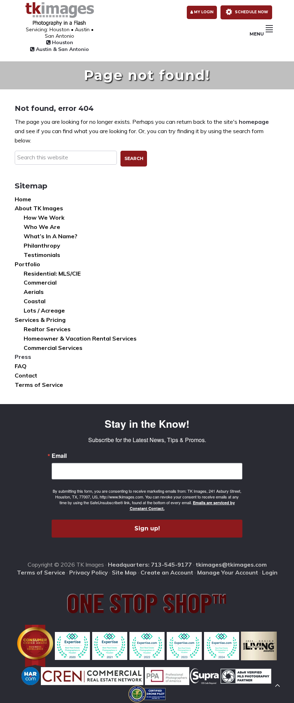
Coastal (35, 301)
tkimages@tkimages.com (231, 564)
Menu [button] (257, 34)
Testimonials (42, 254)
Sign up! (147, 528)
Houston (62, 42)
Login (270, 572)
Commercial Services (53, 347)
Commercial (40, 282)
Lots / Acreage (44, 310)
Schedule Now (251, 12)
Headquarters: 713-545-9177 (150, 564)
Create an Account (167, 572)
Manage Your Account (227, 572)
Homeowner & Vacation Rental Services (80, 338)
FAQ (21, 366)
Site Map (124, 572)
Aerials (34, 291)
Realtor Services (47, 329)
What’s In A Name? (50, 236)
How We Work (44, 217)
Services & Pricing (40, 319)
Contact (26, 375)
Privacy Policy (88, 572)
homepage (254, 121)
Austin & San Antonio (61, 49)
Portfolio (27, 264)
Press (23, 356)
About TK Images (39, 208)
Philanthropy (42, 245)
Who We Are (42, 226)
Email (59, 456)
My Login (203, 12)
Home (23, 199)
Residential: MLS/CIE (52, 273)
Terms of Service (39, 384)
